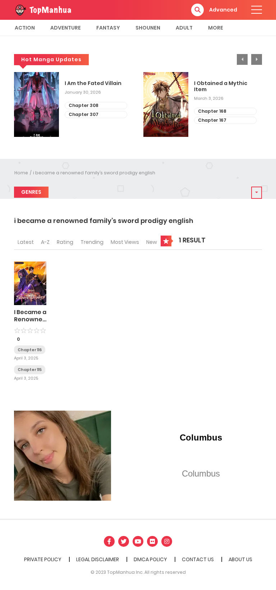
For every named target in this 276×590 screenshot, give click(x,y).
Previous (242, 59)
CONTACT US (198, 559)
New (151, 242)
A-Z (45, 242)
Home (21, 173)
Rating (65, 242)
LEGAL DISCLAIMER (97, 559)
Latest (26, 242)
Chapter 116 (30, 350)
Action (25, 27)
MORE (215, 27)
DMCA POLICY (150, 559)
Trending (92, 242)
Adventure (65, 27)
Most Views (125, 242)
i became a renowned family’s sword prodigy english (94, 173)
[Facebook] (109, 541)
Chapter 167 (212, 120)
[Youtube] (138, 541)
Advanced (223, 9)
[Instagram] (166, 541)
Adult (184, 27)
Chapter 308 (83, 105)
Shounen (147, 27)
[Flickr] (152, 541)
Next (256, 59)
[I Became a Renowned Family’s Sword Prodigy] (30, 283)
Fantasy (108, 27)
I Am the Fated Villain (93, 83)
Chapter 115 (30, 369)
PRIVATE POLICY (42, 559)
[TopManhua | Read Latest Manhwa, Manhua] (43, 9)
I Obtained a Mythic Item (220, 86)
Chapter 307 (83, 114)
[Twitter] (123, 541)
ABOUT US (240, 559)
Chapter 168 (212, 111)
